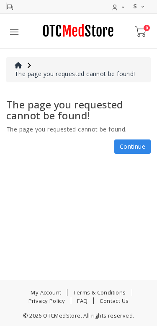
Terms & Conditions (99, 292)
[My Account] (118, 6)
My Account (46, 292)
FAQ (82, 301)
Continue (132, 146)
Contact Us (114, 301)
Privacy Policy (46, 301)
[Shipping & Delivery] (9, 6)
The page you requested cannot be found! (75, 74)
